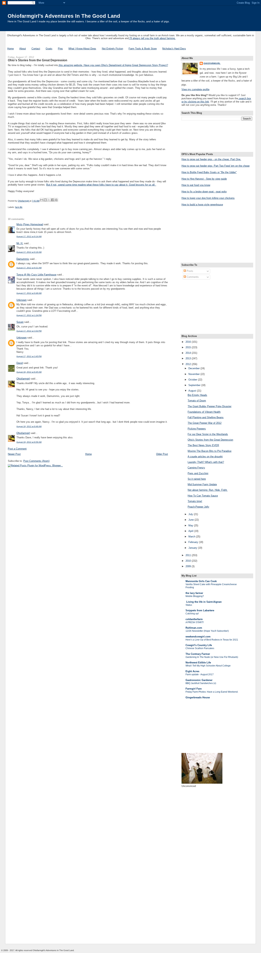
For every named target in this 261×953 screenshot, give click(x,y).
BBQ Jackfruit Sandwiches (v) (201, 683)
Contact (36, 48)
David (19, 363)
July (191, 514)
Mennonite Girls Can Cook (201, 581)
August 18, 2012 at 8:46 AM (28, 426)
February (193, 542)
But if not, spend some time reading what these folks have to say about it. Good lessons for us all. (101, 184)
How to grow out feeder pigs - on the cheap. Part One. (211, 159)
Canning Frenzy (196, 467)
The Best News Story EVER (203, 445)
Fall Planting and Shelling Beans (206, 417)
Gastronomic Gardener (199, 680)
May (191, 525)
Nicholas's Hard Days (174, 48)
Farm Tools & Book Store (143, 48)
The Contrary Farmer (198, 654)
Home (10, 48)
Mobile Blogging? (195, 596)
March (192, 536)
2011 (189, 555)
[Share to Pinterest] (56, 200)
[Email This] (42, 200)
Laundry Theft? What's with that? (206, 462)
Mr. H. (19, 243)
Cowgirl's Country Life (199, 645)
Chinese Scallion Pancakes (200, 648)
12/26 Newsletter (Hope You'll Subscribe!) (207, 631)
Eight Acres (192, 671)
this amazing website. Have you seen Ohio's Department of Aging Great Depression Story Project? (113, 65)
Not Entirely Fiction (112, 48)
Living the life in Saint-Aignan (204, 601)
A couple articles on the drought (205, 456)
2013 (189, 358)
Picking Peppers (197, 428)
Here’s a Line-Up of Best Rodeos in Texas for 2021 (212, 639)
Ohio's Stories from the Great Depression (210, 439)
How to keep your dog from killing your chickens (208, 198)
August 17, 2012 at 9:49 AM (28, 293)
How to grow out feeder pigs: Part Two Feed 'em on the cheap (216, 165)
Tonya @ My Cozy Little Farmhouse (36, 274)
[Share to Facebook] (52, 200)
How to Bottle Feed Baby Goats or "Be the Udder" (209, 172)
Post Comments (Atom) (36, 461)
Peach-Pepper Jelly (198, 506)
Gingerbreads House (198, 697)
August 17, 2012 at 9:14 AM (28, 236)
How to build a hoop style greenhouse (202, 204)
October (193, 379)
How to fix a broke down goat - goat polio (204, 191)
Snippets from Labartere (200, 610)
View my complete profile (195, 89)
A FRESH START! (195, 622)
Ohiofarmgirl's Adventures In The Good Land (64, 16)
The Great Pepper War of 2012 (204, 423)
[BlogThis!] (45, 200)
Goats (49, 48)
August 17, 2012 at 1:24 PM (28, 315)
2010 (189, 560)
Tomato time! (195, 501)
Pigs (60, 48)
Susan (20, 322)
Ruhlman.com (194, 627)
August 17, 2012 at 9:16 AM (28, 252)
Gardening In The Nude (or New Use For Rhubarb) (212, 657)
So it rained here (197, 478)
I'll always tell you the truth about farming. (152, 38)
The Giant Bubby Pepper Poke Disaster (209, 406)
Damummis (22, 259)
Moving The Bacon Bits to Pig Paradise (209, 451)
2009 (189, 566)
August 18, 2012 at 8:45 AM (28, 372)
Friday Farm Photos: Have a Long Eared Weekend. (212, 692)
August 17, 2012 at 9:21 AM (28, 268)
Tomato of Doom (197, 400)
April (191, 531)
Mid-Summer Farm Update (202, 484)
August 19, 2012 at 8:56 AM (28, 442)
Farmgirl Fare (194, 688)
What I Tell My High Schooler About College (208, 665)
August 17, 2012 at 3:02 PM (28, 331)
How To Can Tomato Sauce (203, 495)
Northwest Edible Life (198, 662)
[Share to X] (49, 200)
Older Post (162, 454)
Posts (189, 271)
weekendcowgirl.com (198, 636)
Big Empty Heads (197, 395)
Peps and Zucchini (198, 473)
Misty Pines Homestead (29, 224)
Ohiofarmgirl (23, 378)
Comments (192, 276)
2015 (189, 347)
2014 (189, 352)
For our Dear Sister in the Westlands (208, 434)
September (194, 385)
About (22, 48)
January (193, 547)
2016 (189, 341)
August (192, 390)
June (191, 519)
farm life (18, 207)
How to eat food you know (196, 185)
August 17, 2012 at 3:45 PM (28, 356)
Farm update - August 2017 (200, 674)
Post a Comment (17, 448)
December (194, 368)
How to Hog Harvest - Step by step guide (204, 178)
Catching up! (192, 613)
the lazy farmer (194, 593)
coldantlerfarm (194, 619)
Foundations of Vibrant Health (204, 411)
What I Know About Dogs (82, 48)
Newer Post (14, 454)
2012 (189, 364)
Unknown (21, 300)
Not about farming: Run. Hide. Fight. (208, 490)
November (194, 374)
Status (189, 605)
